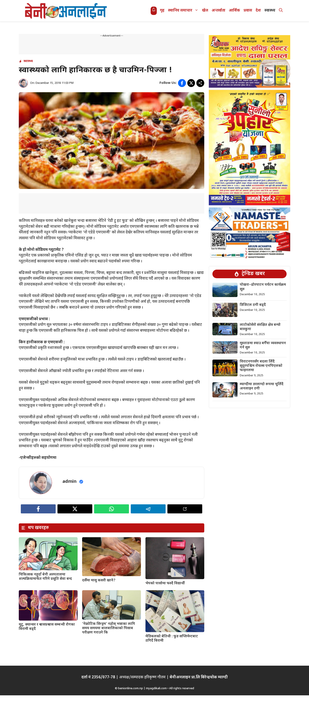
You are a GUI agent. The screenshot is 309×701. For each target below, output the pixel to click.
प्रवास (248, 10)
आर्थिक (234, 10)
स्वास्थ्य (269, 10)
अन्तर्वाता (218, 10)
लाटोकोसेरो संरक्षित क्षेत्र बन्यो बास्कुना (260, 327)
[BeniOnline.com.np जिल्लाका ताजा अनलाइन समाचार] (66, 11)
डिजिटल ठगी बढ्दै (253, 304)
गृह (162, 10)
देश (258, 10)
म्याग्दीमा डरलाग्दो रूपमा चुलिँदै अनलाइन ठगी (261, 386)
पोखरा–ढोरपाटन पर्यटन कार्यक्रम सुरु (263, 287)
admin (69, 482)
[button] (281, 11)
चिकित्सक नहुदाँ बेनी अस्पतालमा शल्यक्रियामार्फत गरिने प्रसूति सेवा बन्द (45, 576)
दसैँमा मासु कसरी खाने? (98, 580)
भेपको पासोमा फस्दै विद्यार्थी (165, 583)
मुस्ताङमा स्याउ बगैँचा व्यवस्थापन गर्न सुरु (263, 345)
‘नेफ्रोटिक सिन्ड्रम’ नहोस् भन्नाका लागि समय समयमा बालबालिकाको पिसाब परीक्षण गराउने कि (108, 628)
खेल (205, 10)
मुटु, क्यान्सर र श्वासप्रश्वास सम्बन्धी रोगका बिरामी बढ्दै (47, 626)
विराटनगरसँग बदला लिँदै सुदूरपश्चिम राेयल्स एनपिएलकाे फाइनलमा (261, 366)
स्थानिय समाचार (180, 10)
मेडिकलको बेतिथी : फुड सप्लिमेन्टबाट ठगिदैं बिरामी (171, 638)
